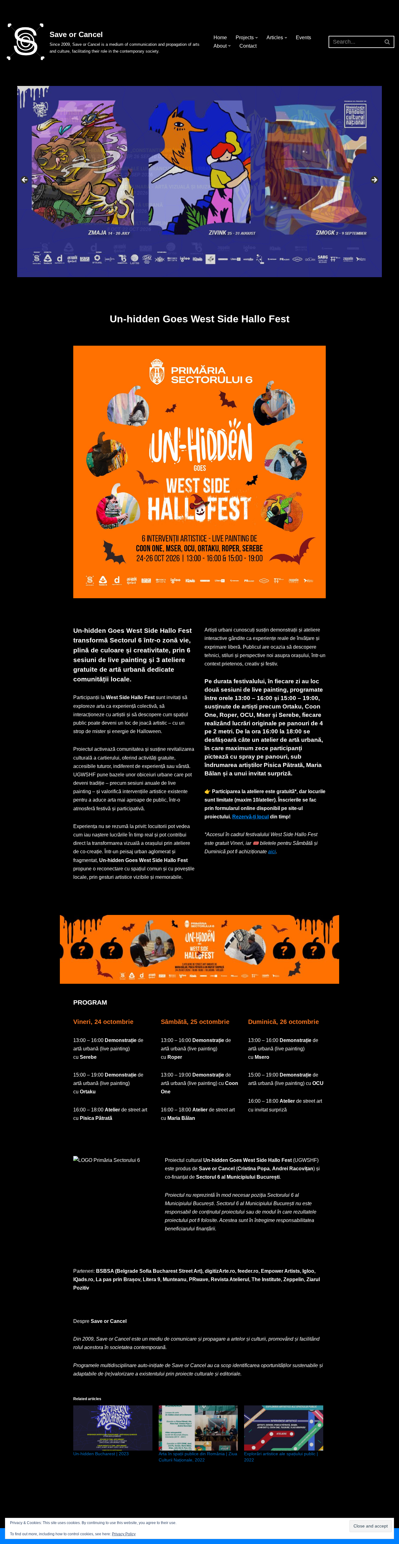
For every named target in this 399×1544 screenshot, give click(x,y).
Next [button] (374, 180)
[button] (256, 37)
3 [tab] (196, 284)
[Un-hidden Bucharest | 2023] (112, 1428)
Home (220, 37)
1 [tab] (181, 284)
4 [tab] (203, 284)
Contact (248, 46)
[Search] (387, 42)
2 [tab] (188, 284)
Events (303, 37)
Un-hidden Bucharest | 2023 (101, 1453)
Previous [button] (25, 180)
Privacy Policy (124, 1534)
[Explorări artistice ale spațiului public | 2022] (283, 1428)
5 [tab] (210, 284)
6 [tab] (217, 284)
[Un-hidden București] (199, 181)
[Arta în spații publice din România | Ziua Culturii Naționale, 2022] (198, 1428)
